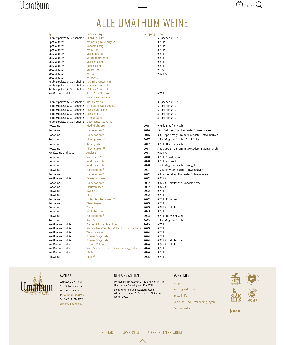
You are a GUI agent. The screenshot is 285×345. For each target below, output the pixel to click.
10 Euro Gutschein (97, 89)
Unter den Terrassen (100, 199)
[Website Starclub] (235, 295)
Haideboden (95, 130)
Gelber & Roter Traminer (101, 224)
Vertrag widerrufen (185, 289)
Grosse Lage (94, 118)
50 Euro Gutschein (97, 85)
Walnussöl (92, 50)
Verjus (90, 73)
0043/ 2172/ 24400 (74, 294)
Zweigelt (91, 191)
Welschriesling (95, 232)
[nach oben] (142, 341)
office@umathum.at (71, 303)
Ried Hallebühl (95, 161)
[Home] (34, 6)
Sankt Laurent (95, 211)
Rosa (90, 220)
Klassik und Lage (96, 110)
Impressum (130, 332)
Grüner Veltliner (96, 244)
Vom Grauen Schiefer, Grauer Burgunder (111, 248)
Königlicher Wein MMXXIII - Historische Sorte (113, 228)
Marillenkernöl (95, 62)
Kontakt (108, 332)
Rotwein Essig (94, 46)
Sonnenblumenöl (97, 58)
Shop (177, 283)
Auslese (91, 152)
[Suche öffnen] (259, 5)
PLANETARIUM (95, 38)
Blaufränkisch (94, 187)
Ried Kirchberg (95, 125)
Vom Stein (94, 157)
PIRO (89, 195)
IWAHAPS (92, 77)
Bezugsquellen (183, 308)
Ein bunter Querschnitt (100, 106)
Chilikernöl (93, 69)
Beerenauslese (95, 178)
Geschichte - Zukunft (99, 121)
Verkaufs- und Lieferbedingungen (194, 302)
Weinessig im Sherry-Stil (101, 42)
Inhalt (160, 34)
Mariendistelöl (95, 54)
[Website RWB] (252, 278)
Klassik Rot (93, 114)
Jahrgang (149, 34)
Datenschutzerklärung (164, 332)
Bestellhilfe (180, 295)
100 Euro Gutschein (98, 81)
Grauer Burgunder (98, 236)
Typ (51, 34)
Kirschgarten (95, 139)
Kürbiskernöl (94, 66)
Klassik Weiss (94, 102)
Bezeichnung (94, 34)
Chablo (90, 252)
